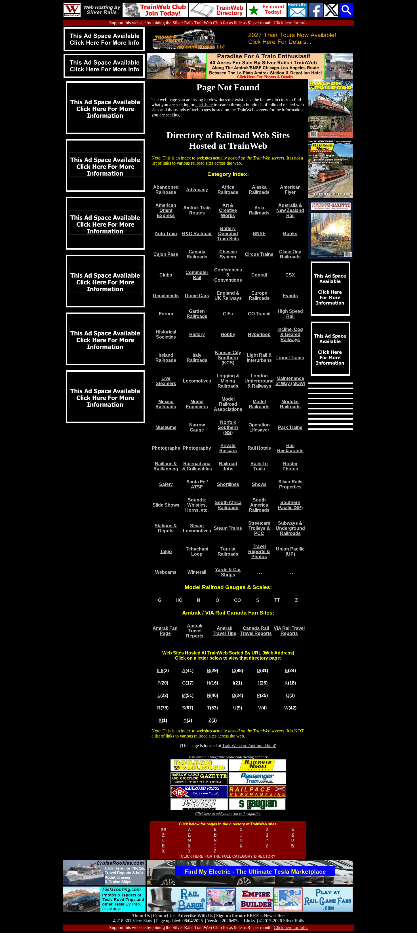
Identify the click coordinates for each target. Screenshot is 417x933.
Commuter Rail (197, 275)
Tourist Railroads (228, 551)
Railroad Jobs (228, 466)
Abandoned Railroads (166, 190)
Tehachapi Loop (197, 551)
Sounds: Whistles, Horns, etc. (196, 505)
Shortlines (228, 484)
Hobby (228, 334)
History (197, 334)
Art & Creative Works (228, 210)
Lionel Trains (290, 357)
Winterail (197, 572)
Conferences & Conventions (228, 274)
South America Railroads (259, 505)
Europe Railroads (259, 296)
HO (179, 600)
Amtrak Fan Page (165, 631)
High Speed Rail (290, 314)
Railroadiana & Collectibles (197, 466)
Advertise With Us (196, 915)
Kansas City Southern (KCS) (228, 357)
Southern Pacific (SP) (290, 505)
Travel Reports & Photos (259, 551)
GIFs (228, 313)
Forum (166, 313)
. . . (259, 572)
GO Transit (259, 313)
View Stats (142, 920)
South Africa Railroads (228, 505)
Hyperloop (259, 334)
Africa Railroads (228, 190)
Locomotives (197, 381)
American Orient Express (165, 210)
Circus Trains (259, 254)
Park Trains (290, 427)
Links (249, 920)
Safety (166, 484)
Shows (259, 484)
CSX (290, 275)
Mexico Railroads (165, 404)
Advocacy (197, 189)
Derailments (166, 295)
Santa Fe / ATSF (197, 484)
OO (237, 600)
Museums (165, 427)
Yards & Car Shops (228, 572)
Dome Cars (197, 295)
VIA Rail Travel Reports (289, 631)
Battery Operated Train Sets (228, 233)
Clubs (165, 275)
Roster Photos (290, 466)
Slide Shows (166, 505)
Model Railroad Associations (228, 404)
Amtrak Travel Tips (224, 631)
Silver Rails (293, 920)
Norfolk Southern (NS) (228, 427)
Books (290, 233)
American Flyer (290, 190)
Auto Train (166, 233)
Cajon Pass (165, 254)
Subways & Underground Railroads (290, 528)
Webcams (165, 572)
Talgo (166, 551)
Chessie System (228, 254)
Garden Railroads (197, 314)
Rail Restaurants (290, 448)
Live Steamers (166, 381)
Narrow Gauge (197, 427)
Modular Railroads (290, 404)
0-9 (160, 670)
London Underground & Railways (259, 380)
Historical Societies (166, 334)
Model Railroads (259, 404)
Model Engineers (197, 404)
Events (290, 295)
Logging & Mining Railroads (228, 380)
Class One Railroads (290, 254)
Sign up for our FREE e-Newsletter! (251, 915)
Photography (197, 448)
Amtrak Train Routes (197, 210)
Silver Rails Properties (290, 484)
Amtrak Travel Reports (194, 630)
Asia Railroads (259, 210)
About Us (141, 915)
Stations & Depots (166, 528)
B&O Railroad (197, 233)
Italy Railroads (197, 358)
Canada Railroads (197, 254)
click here (204, 104)
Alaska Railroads (259, 190)
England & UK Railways (228, 296)
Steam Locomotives (197, 528)
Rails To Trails (259, 466)
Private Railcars (228, 448)
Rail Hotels (259, 448)
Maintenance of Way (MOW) (290, 381)
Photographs (166, 448)
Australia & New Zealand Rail (290, 210)
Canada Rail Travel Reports (256, 631)
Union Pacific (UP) (290, 551)
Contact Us (164, 915)
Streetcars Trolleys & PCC (259, 528)
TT (277, 600)
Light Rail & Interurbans (259, 358)
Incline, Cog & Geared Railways (290, 334)
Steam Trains (228, 528)
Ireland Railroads (165, 358)
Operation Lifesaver (259, 427)
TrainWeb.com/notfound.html (248, 745)
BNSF (259, 233)
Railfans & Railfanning (165, 466)
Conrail (259, 275)
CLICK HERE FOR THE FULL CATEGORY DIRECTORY (228, 856)
